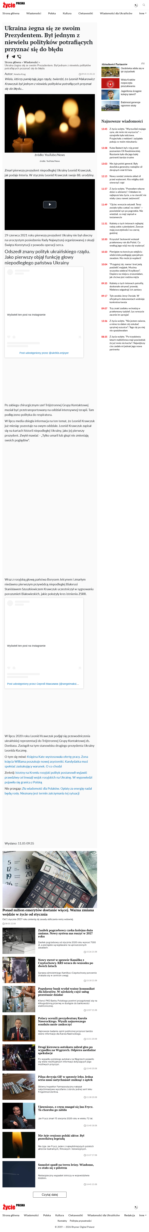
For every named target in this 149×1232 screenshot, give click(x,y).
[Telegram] (13, 57)
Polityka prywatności (81, 1221)
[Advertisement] (50, 379)
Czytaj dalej (50, 1194)
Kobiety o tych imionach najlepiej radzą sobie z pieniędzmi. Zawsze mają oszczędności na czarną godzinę (126, 228)
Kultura (67, 13)
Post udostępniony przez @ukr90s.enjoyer (44, 352)
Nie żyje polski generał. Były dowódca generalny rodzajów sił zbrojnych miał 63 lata (126, 167)
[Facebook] (7, 57)
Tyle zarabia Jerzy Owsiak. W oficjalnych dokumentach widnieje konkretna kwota (127, 299)
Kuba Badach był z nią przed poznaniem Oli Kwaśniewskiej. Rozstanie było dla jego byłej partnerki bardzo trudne (125, 153)
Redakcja (129, 1215)
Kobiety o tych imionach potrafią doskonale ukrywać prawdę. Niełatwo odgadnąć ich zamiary (126, 286)
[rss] (136, 5)
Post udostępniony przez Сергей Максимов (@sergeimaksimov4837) (47, 683)
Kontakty (62, 1221)
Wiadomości (33, 13)
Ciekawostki (85, 13)
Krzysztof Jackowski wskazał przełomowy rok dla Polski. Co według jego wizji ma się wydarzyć (127, 242)
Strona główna (10, 13)
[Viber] (19, 57)
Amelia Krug (20, 74)
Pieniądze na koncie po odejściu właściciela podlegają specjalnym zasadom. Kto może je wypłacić (126, 255)
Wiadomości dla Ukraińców (116, 13)
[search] (144, 5)
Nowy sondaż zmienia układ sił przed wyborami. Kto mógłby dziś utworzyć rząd (126, 179)
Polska (52, 13)
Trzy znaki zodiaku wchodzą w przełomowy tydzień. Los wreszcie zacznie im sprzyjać (127, 311)
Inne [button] (141, 13)
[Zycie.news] (13, 5)
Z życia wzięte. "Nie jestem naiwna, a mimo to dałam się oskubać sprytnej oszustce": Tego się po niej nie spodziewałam (128, 326)
